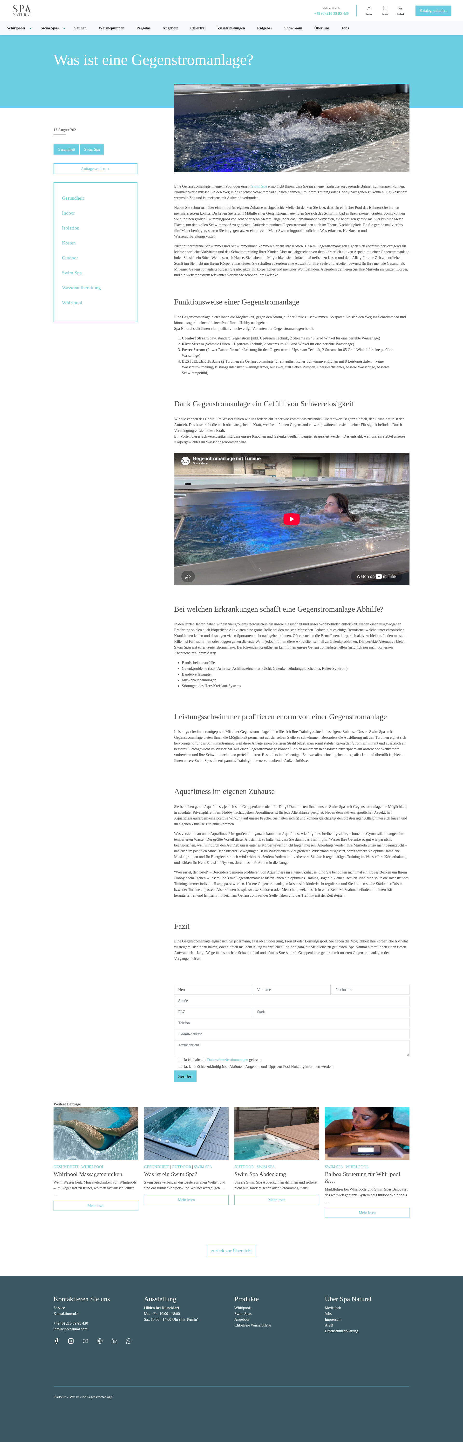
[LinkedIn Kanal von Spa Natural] (118, 1341)
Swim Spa (92, 149)
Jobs (345, 28)
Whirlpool (72, 302)
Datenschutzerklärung (341, 1331)
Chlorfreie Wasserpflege (252, 1325)
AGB (329, 1325)
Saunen (80, 28)
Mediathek (333, 1308)
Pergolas (143, 28)
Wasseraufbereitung (81, 287)
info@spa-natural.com (70, 1329)
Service (59, 1308)
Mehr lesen (96, 1206)
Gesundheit (66, 149)
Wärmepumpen (111, 28)
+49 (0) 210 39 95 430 (331, 13)
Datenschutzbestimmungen (227, 1060)
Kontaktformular (66, 1314)
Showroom (293, 28)
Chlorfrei (197, 28)
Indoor (68, 213)
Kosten (69, 242)
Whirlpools (242, 1308)
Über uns (321, 28)
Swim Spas (243, 1314)
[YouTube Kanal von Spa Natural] (89, 1341)
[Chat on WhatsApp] (129, 1341)
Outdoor (70, 257)
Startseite (60, 1397)
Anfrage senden (93, 169)
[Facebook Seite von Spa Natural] (61, 1341)
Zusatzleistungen (231, 28)
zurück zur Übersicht (231, 1250)
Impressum (333, 1319)
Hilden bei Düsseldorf (161, 1308)
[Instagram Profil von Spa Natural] (75, 1341)
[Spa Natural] (16, 10)
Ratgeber (264, 28)
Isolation (70, 227)
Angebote (170, 28)
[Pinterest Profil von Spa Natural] (104, 1341)
